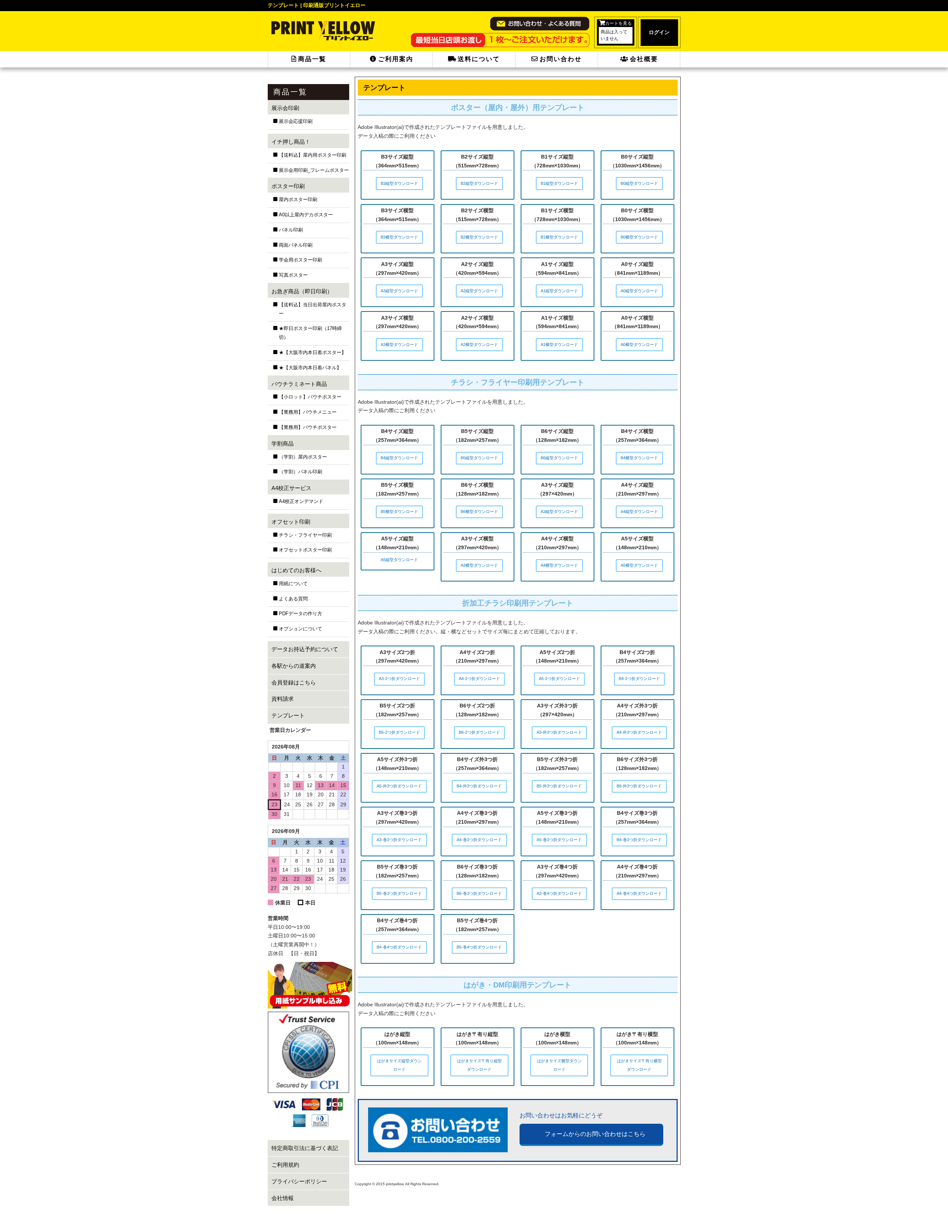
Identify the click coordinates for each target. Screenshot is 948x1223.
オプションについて (300, 629)
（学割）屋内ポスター (303, 457)
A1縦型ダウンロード (559, 291)
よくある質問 (293, 598)
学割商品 (282, 443)
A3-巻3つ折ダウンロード (399, 839)
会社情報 (282, 1198)
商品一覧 (312, 59)
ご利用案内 (395, 59)
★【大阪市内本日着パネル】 (310, 367)
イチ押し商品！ (290, 142)
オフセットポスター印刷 (305, 550)
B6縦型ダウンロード (559, 458)
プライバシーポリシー (299, 1181)
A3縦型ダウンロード (399, 291)
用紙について (293, 583)
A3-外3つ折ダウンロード (559, 732)
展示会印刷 (285, 108)
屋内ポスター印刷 (298, 199)
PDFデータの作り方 (300, 613)
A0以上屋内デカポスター (306, 214)
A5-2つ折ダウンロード (559, 678)
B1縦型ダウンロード (559, 183)
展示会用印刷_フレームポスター (314, 170)
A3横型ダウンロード (399, 344)
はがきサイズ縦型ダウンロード (399, 1065)
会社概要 (644, 59)
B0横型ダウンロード (639, 237)
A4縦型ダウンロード (639, 511)
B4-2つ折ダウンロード (639, 678)
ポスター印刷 (288, 186)
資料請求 (282, 699)
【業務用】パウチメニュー (308, 412)
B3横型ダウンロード (399, 237)
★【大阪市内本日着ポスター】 (312, 352)
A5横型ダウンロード (639, 565)
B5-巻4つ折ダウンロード (479, 947)
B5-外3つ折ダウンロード (559, 786)
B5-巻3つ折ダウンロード (399, 893)
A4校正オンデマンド (301, 501)
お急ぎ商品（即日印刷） (302, 291)
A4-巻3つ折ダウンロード (479, 839)
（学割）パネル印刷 (300, 471)
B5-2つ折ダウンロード (399, 732)
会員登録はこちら (293, 682)
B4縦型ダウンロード (399, 458)
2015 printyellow (389, 1184)
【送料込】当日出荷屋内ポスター (312, 309)
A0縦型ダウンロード (639, 291)
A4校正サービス (291, 488)
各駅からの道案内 (293, 666)
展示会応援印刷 (296, 121)
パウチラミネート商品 (299, 384)
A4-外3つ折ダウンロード (639, 732)
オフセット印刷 (290, 522)
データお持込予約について (304, 649)
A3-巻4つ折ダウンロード (559, 893)
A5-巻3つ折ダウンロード (559, 839)
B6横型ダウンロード (479, 511)
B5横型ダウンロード (399, 511)
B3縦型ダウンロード (399, 183)
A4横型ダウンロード (559, 565)
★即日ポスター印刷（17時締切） (310, 333)
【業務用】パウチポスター (308, 427)
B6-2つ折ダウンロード (479, 732)
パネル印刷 (291, 230)
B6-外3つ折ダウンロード (639, 786)
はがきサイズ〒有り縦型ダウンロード (479, 1065)
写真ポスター (293, 275)
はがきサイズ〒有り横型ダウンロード (639, 1065)
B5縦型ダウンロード (479, 458)
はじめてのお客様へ (296, 570)
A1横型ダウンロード (559, 344)
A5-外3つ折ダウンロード (399, 786)
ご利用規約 (285, 1165)
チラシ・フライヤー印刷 (305, 535)
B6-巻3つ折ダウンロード (479, 893)
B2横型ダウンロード (479, 237)
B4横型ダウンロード (639, 458)
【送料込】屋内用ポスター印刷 (312, 155)
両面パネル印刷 (296, 245)
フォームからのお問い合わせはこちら (595, 1134)
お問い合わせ (561, 59)
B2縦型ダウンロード (479, 183)
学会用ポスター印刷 (300, 260)
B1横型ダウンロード (559, 237)
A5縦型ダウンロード (399, 559)
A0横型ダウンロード (639, 344)
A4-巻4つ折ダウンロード (639, 893)
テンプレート (288, 715)
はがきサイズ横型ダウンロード (559, 1065)
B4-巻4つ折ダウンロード (399, 947)
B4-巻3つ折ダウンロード (639, 839)
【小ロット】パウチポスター (310, 397)
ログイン (659, 32)
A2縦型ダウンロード (479, 291)
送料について (479, 59)
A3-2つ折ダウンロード (399, 678)
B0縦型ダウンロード (639, 183)
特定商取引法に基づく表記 (304, 1148)
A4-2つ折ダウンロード (479, 678)
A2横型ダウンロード (479, 344)
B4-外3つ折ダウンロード (479, 786)
